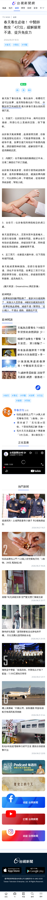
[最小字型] (17, 90)
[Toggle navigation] (41, 894)
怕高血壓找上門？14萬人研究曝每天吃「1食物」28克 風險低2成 (31, 417)
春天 (8, 45)
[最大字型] (29, 90)
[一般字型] (23, 90)
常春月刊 (19, 410)
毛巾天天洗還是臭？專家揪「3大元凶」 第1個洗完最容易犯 (31, 433)
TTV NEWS (6, 17)
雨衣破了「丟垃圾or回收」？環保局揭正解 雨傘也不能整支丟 (31, 425)
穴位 (41, 395)
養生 (17, 45)
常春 (28, 400)
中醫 (25, 45)
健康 (14, 17)
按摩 (32, 395)
